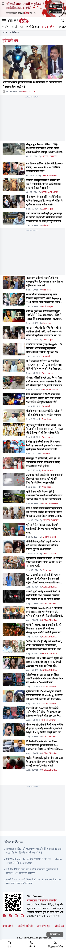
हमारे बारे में (8, 926)
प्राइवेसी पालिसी (25, 926)
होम (5, 32)
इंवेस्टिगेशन (14, 32)
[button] (5, 27)
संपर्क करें (59, 926)
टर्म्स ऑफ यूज (43, 926)
